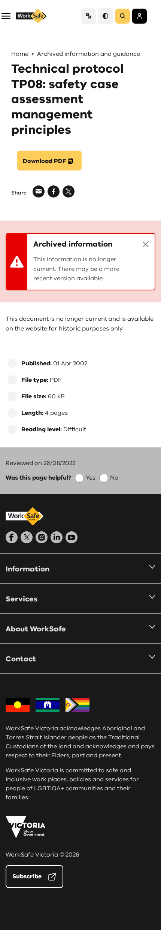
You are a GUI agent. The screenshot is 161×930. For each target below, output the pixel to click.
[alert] (80, 261)
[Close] (146, 244)
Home (19, 54)
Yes (90, 478)
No (114, 478)
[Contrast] (105, 16)
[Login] (139, 16)
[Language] (88, 16)
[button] (6, 15)
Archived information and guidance (88, 54)
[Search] (122, 16)
